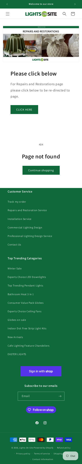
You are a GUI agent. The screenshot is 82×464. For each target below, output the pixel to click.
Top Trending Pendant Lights (25, 285)
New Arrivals (15, 337)
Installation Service (19, 219)
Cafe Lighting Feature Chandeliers (29, 345)
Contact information (42, 459)
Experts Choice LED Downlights (27, 277)
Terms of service (42, 453)
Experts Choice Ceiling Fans (24, 311)
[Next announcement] (75, 4)
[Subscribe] (60, 396)
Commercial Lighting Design (25, 227)
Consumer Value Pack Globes (26, 302)
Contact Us (14, 244)
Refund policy (64, 447)
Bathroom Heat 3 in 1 (21, 294)
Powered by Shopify (43, 447)
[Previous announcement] (7, 4)
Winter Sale (15, 268)
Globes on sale (17, 320)
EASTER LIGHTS (17, 354)
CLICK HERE (24, 109)
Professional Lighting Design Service (30, 236)
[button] (7, 14)
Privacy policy (23, 453)
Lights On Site (26, 447)
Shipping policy (61, 453)
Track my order (17, 201)
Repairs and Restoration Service (27, 210)
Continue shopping (41, 170)
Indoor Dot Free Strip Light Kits (27, 328)
